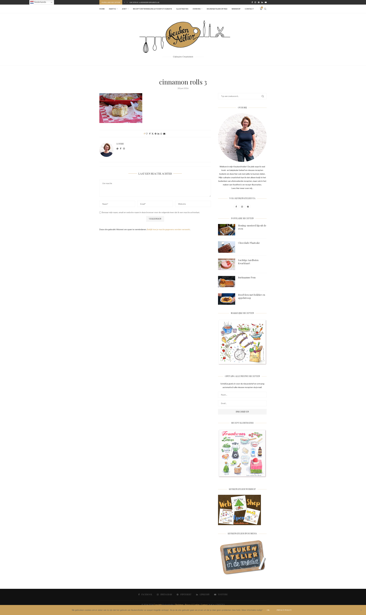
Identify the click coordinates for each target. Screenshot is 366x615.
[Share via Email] (164, 133)
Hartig (112, 9)
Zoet (124, 9)
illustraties (182, 9)
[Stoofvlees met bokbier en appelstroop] (226, 299)
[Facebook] (252, 2)
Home (102, 9)
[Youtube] (266, 2)
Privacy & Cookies (192, 604)
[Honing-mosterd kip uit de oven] (226, 229)
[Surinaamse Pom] (226, 281)
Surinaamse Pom (137, 2)
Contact (249, 9)
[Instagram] (255, 2)
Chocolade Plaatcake (249, 242)
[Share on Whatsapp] (161, 133)
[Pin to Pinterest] (155, 133)
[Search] (265, 9)
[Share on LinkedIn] (158, 133)
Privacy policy (284, 610)
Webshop (236, 9)
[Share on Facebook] (149, 133)
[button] (124, 2)
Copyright (158, 604)
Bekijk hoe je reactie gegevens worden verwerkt (168, 229)
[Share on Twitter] (153, 133)
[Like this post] (147, 133)
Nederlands (40, 2)
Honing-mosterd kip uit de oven (252, 227)
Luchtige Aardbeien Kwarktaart (248, 262)
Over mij (197, 9)
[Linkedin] (262, 2)
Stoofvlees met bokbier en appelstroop (251, 296)
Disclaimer (179, 604)
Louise (120, 144)
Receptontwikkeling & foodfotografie (152, 9)
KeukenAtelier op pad (217, 9)
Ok (268, 610)
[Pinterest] (258, 2)
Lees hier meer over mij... (242, 188)
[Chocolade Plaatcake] (226, 247)
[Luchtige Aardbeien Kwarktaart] (226, 264)
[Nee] (361, 610)
